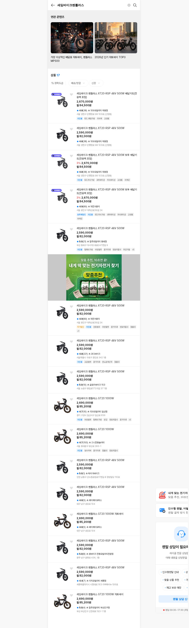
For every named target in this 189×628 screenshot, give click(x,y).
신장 (94, 83)
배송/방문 (76, 83)
